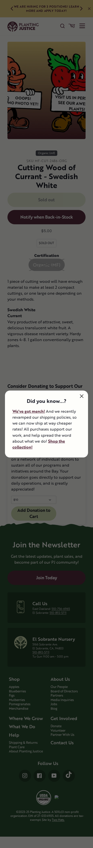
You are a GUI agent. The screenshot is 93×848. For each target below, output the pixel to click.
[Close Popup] (82, 396)
